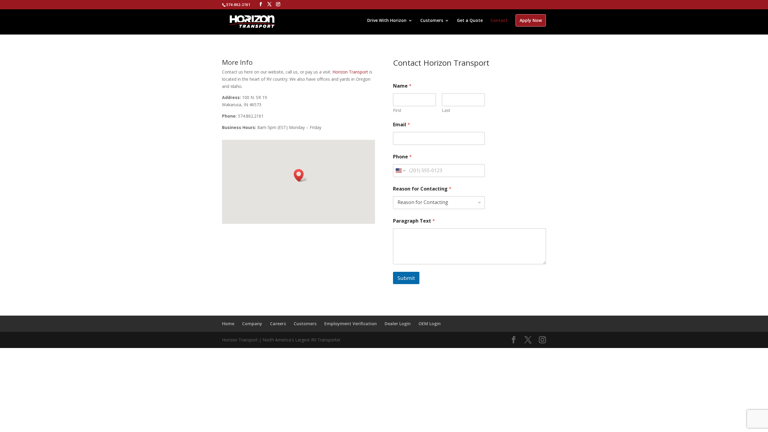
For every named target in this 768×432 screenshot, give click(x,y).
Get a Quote (470, 20)
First (397, 110)
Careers (278, 323)
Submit (406, 277)
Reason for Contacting (422, 189)
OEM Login (429, 323)
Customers (431, 20)
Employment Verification (350, 323)
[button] (301, 175)
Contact (499, 20)
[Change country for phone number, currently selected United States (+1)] (400, 170)
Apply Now (531, 20)
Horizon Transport (349, 72)
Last (446, 110)
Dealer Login (398, 323)
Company (252, 323)
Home (228, 323)
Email (401, 125)
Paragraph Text (414, 221)
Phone (402, 157)
